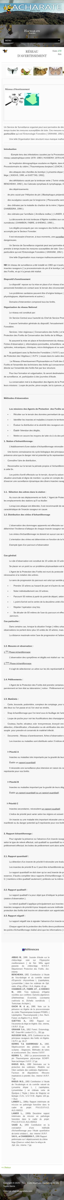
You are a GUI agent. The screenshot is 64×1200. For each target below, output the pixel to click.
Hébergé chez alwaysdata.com (17, 1191)
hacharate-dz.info (51, 1183)
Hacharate (32, 30)
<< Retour (6, 1167)
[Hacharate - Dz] (32, 14)
